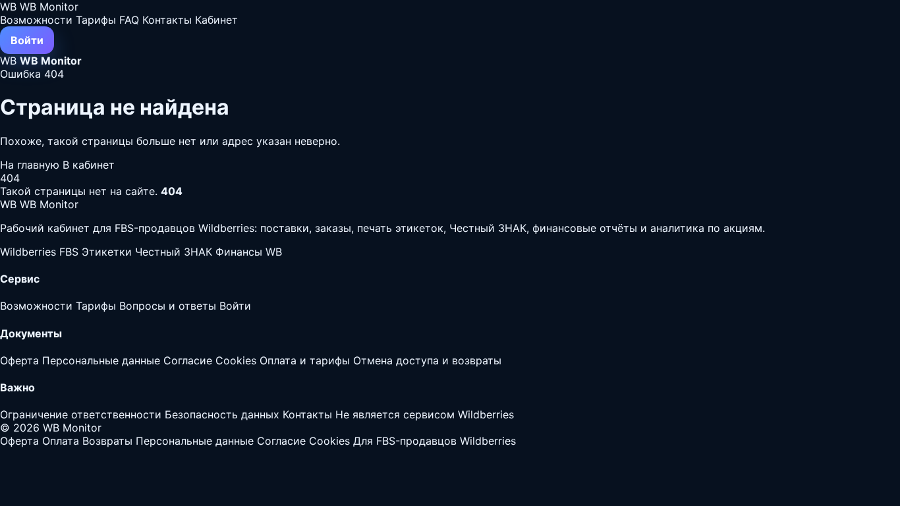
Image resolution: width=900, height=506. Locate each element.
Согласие (187, 360)
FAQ (129, 19)
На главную (31, 164)
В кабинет (89, 164)
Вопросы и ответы (167, 305)
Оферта (19, 360)
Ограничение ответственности (80, 414)
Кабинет (216, 19)
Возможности (36, 19)
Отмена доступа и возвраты (427, 360)
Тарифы (96, 19)
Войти (27, 40)
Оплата (60, 440)
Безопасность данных (222, 414)
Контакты (167, 19)
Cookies (235, 360)
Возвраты (107, 440)
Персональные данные (101, 360)
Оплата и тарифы (305, 360)
